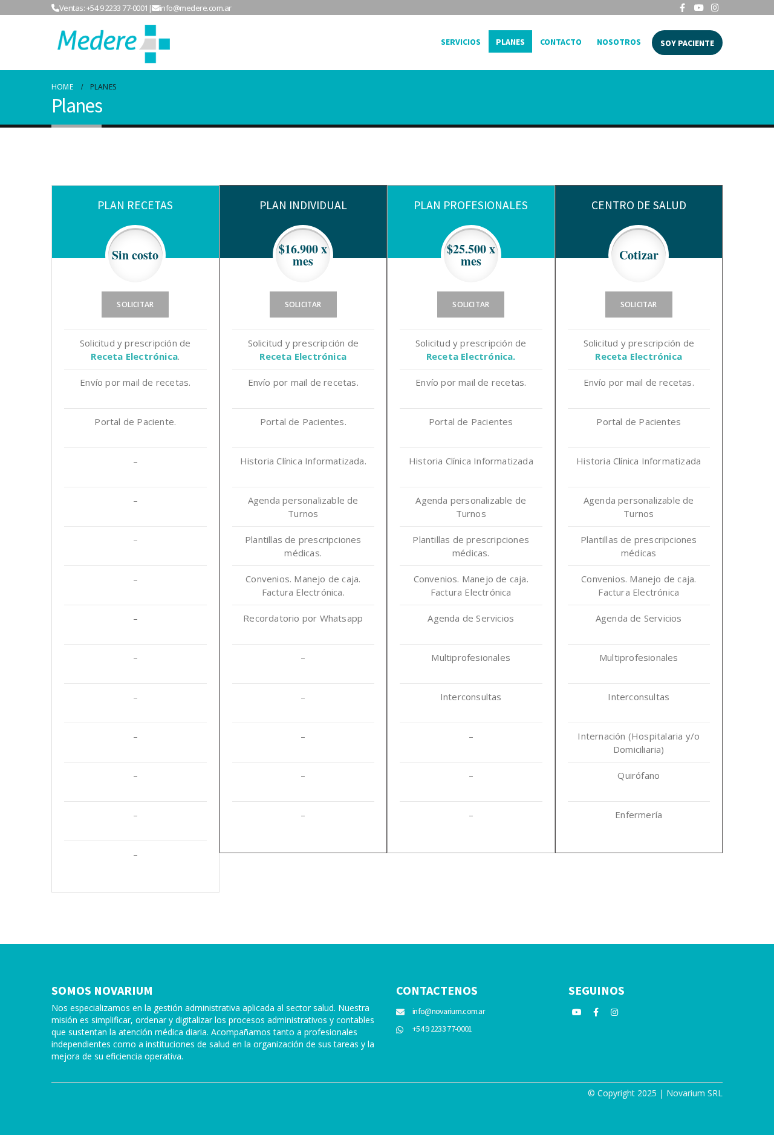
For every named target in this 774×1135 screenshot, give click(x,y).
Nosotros (619, 41)
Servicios (461, 41)
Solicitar (135, 304)
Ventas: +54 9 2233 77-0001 (103, 7)
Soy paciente (687, 42)
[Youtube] (699, 7)
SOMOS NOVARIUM (102, 990)
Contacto (561, 41)
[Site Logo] (111, 42)
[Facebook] (682, 7)
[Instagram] (715, 7)
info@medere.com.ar (196, 7)
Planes (510, 41)
